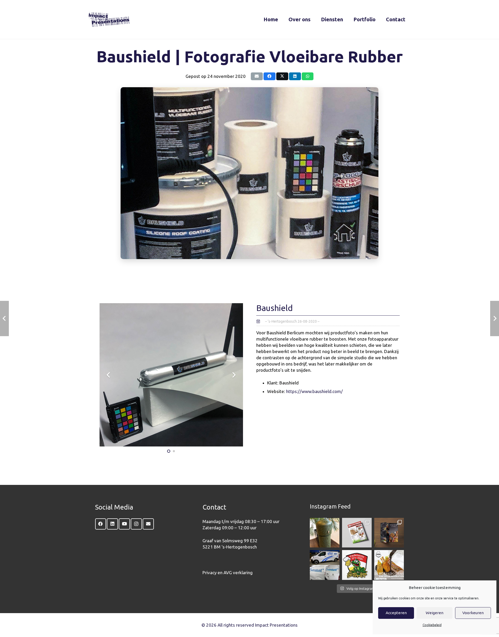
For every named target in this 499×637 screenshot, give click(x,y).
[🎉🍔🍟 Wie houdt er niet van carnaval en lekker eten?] (357, 565)
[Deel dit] (269, 76)
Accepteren (396, 613)
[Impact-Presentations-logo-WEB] (109, 19)
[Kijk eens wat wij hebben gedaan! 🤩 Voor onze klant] (324, 565)
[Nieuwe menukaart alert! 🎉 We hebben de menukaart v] (389, 532)
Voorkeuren (473, 613)
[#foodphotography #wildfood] (389, 565)
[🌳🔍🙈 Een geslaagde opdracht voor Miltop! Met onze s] (324, 532)
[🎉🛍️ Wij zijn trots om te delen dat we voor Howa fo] (357, 532)
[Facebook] (100, 524)
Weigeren (434, 613)
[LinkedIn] (112, 524)
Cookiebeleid (432, 625)
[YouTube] (124, 524)
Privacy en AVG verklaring (227, 572)
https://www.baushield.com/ (314, 391)
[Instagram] (136, 524)
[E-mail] (257, 76)
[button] (315, 19)
